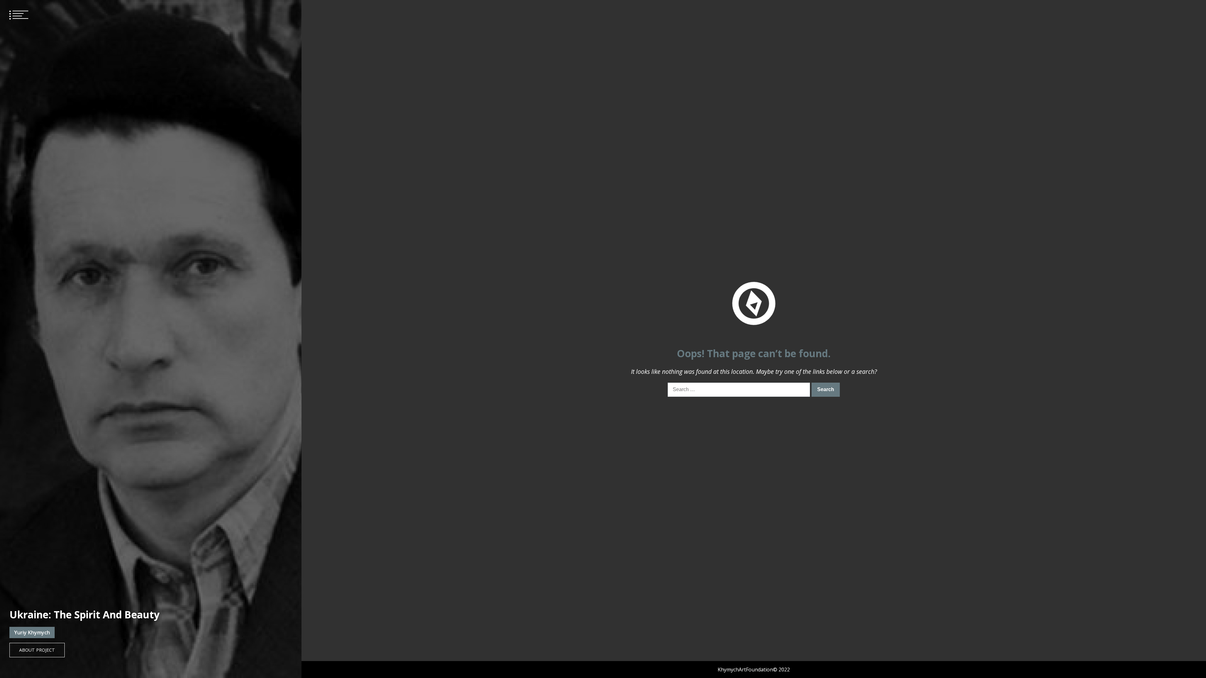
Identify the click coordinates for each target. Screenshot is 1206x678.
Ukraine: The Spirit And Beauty (84, 614)
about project (37, 650)
